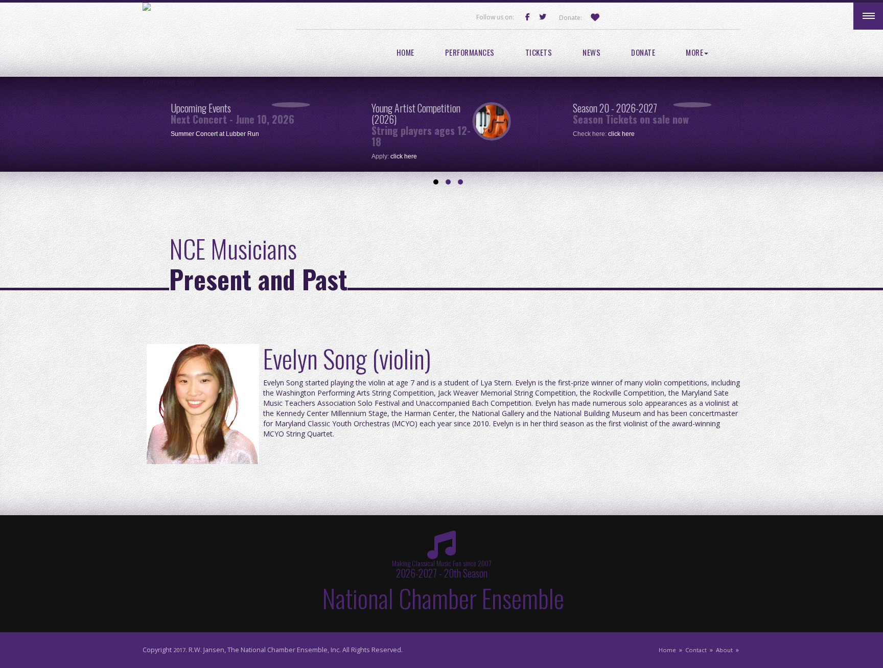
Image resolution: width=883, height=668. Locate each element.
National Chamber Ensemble (443, 597)
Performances (470, 52)
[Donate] (598, 18)
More (694, 52)
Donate (643, 52)
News (591, 52)
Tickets (538, 52)
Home (405, 52)
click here (403, 156)
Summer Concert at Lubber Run (215, 133)
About (724, 650)
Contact (696, 650)
